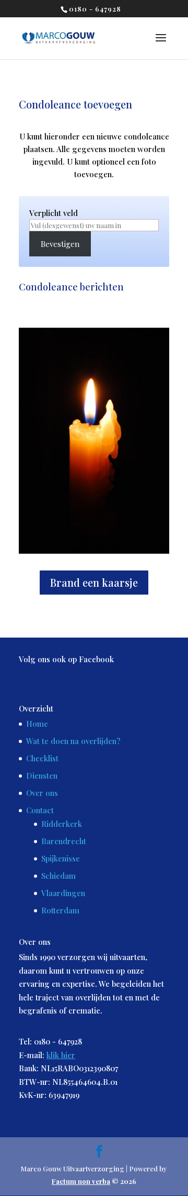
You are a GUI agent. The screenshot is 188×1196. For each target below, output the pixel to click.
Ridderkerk (61, 823)
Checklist (42, 758)
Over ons (42, 793)
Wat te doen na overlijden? (73, 741)
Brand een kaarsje (94, 582)
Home (37, 723)
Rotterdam (60, 910)
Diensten (41, 775)
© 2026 (94, 1181)
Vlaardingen (63, 893)
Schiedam (58, 875)
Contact (40, 810)
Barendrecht (63, 841)
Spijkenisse (60, 858)
